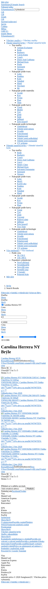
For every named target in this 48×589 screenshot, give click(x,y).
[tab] (24, 296)
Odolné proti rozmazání (27, 141)
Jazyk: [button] (3, 24)
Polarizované (22, 136)
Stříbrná (20, 119)
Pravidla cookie (18, 522)
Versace (20, 69)
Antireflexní (22, 126)
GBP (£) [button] (4, 31)
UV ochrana (22, 143)
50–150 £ (21, 255)
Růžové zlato (22, 219)
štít (18, 88)
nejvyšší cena (33, 363)
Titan (19, 102)
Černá (19, 107)
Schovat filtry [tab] (35, 293)
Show (3, 297)
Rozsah (4, 361)
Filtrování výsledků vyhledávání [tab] (15, 293)
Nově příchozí (23, 262)
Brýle (8, 286)
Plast (19, 100)
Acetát (20, 93)
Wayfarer (21, 86)
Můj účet (5, 2)
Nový (5, 363)
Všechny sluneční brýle (11, 532)
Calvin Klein (22, 55)
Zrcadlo (20, 131)
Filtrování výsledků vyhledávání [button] (15, 582)
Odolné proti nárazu (25, 129)
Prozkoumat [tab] (6, 527)
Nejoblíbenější (23, 265)
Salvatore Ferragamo (26, 169)
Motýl (19, 181)
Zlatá (19, 114)
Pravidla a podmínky (29, 541)
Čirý (19, 112)
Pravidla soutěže (21, 544)
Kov (19, 95)
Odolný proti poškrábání (27, 138)
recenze (9, 522)
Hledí (19, 83)
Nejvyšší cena (23, 267)
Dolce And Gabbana (25, 59)
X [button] (2, 9)
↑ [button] (29, 582)
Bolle (19, 50)
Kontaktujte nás (7, 539)
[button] (24, 12)
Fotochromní (22, 133)
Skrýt (3, 302)
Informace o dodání (22, 539)
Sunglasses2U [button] (9, 9)
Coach (20, 57)
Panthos (20, 76)
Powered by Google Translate (13, 551)
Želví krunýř (22, 122)
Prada (19, 64)
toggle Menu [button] (6, 33)
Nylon (19, 98)
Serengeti (21, 67)
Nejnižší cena (22, 270)
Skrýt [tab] (8, 520)
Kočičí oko (21, 184)
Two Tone (21, 227)
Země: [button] (3, 17)
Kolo (19, 79)
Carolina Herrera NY (11, 358)
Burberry (21, 52)
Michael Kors (23, 62)
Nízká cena (23, 363)
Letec (19, 74)
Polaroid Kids (23, 274)
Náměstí (20, 81)
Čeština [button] (4, 26)
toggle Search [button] (18, 4)
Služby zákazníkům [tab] (9, 534)
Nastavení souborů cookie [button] (18, 524)
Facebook (16, 491)
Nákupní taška (7, 7)
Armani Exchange (24, 48)
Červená (20, 217)
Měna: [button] (3, 29)
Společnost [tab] (5, 517)
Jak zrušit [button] (20, 548)
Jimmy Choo (22, 164)
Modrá (20, 110)
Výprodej (21, 272)
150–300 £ (21, 258)
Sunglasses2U (7, 4)
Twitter (23, 491)
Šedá (19, 117)
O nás (3, 522)
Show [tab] (3, 520)
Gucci (19, 162)
